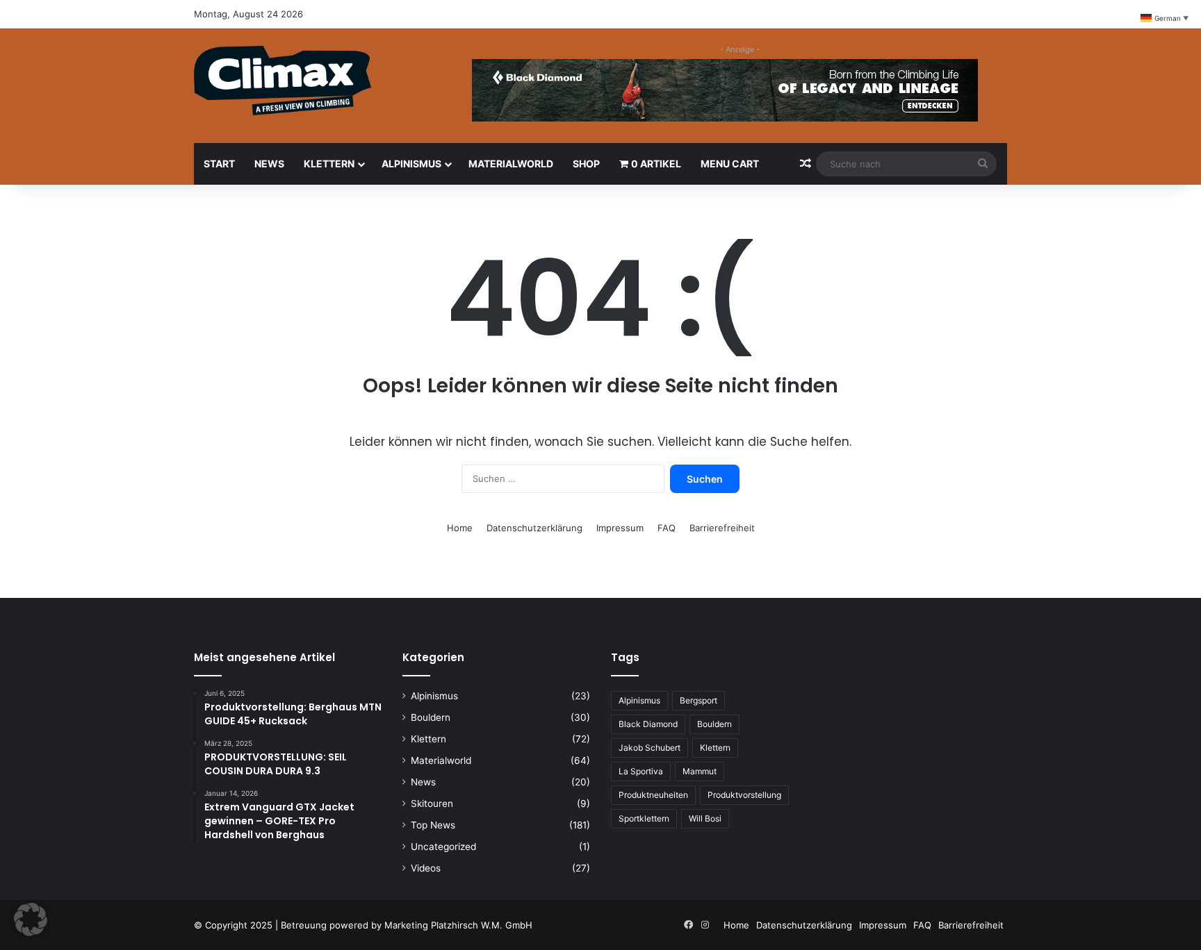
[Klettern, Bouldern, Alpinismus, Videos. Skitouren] (282, 80)
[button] (30, 919)
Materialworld (510, 163)
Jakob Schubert (649, 747)
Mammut (700, 771)
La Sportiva (641, 771)
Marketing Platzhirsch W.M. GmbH (458, 925)
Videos (426, 868)
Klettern (329, 163)
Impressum (620, 527)
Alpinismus (411, 163)
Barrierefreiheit (722, 527)
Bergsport (698, 700)
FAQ (666, 527)
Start (219, 163)
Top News (433, 825)
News (269, 163)
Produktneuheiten (653, 795)
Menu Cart (730, 163)
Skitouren (432, 803)
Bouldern (430, 717)
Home (460, 527)
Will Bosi (705, 818)
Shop (586, 163)
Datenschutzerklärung (534, 527)
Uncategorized (443, 846)
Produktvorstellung (744, 795)
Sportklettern (644, 818)
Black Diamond (648, 724)
